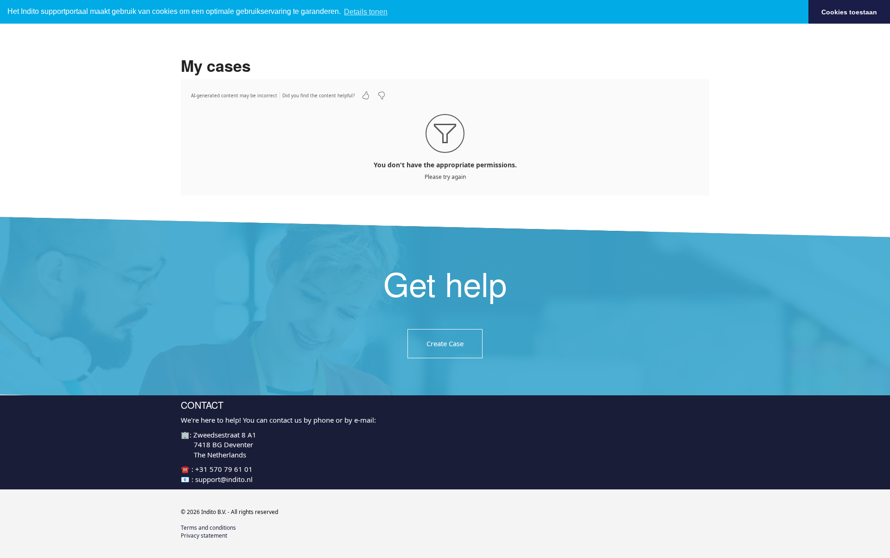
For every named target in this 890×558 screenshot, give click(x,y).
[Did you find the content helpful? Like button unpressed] (365, 95)
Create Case (445, 343)
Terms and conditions (208, 528)
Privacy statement (204, 535)
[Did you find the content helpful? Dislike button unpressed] (381, 95)
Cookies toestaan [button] (849, 12)
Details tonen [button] (366, 12)
